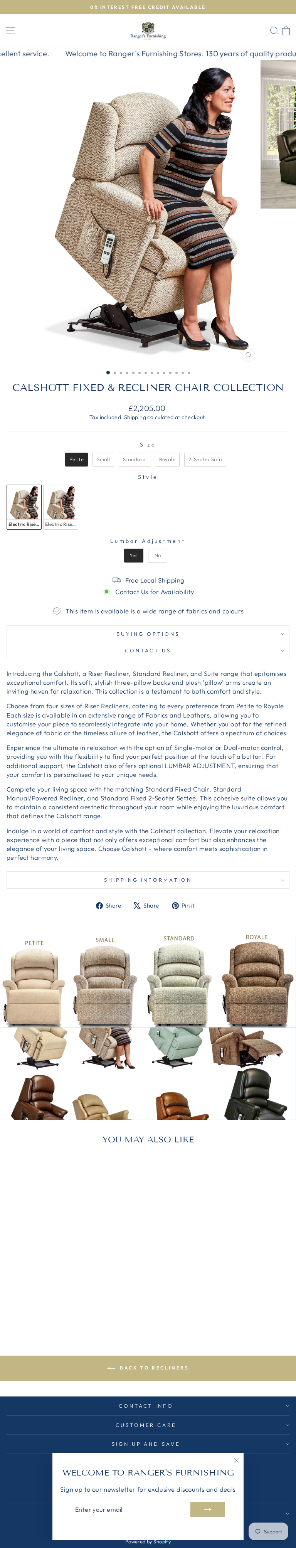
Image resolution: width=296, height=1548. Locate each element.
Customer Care (146, 1425)
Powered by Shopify (148, 1541)
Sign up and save (146, 1444)
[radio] (76, 460)
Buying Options (148, 634)
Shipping (135, 417)
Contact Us (148, 650)
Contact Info (146, 1406)
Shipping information (148, 880)
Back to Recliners (153, 1368)
